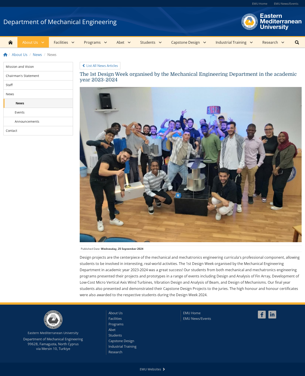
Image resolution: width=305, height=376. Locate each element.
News (37, 54)
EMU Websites (151, 369)
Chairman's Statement (22, 76)
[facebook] (262, 314)
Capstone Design (185, 42)
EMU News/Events (286, 4)
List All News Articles (102, 65)
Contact (11, 130)
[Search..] (297, 42)
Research (270, 42)
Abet (120, 42)
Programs (92, 42)
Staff (9, 85)
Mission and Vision (20, 66)
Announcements (27, 121)
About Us (30, 42)
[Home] (5, 54)
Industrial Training (231, 42)
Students (147, 42)
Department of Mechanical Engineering (60, 21)
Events (20, 112)
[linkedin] (272, 314)
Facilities (61, 42)
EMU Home (259, 4)
